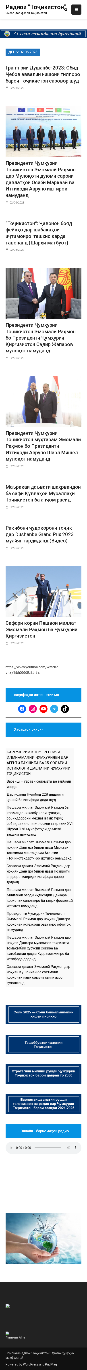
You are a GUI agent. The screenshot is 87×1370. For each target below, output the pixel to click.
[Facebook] (22, 709)
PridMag (51, 1364)
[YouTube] (43, 709)
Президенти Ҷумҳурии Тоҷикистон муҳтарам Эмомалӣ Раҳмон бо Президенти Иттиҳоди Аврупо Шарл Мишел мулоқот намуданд (43, 446)
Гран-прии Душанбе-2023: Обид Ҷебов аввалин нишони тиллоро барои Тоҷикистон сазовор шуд (43, 74)
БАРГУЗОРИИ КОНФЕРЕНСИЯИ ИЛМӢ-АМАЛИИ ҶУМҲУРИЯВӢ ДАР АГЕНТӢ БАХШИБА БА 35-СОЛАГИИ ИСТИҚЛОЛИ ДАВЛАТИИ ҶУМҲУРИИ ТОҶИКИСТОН (38, 763)
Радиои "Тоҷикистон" (36, 7)
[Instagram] (33, 709)
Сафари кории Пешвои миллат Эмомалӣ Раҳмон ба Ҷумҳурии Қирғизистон (41, 629)
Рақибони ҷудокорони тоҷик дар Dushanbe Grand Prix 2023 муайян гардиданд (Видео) (40, 534)
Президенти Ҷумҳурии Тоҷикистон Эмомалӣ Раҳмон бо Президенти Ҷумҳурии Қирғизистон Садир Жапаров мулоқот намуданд (41, 338)
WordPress (30, 1364)
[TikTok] (65, 709)
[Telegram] (54, 709)
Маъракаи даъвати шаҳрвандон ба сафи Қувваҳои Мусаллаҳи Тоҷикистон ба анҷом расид (43, 493)
